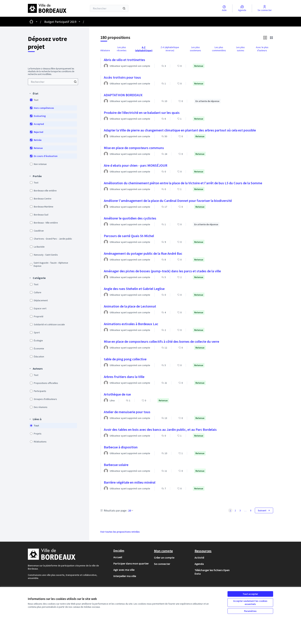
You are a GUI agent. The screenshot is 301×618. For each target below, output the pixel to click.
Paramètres (250, 611)
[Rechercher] (124, 8)
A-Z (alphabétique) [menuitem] (143, 49)
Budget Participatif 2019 (60, 22)
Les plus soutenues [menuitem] (195, 49)
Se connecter (162, 564)
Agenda (199, 564)
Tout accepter (250, 594)
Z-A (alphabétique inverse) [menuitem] (170, 49)
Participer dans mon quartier (131, 563)
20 (129, 510)
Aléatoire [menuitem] (105, 50)
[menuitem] (53, 81)
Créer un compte (164, 557)
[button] (33, 93)
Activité (199, 557)
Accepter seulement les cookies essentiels (250, 602)
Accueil (117, 557)
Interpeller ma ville (124, 576)
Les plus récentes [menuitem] (121, 49)
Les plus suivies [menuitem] (240, 49)
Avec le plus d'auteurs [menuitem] (262, 49)
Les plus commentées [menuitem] (219, 49)
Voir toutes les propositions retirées (120, 531)
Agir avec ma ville (123, 569)
